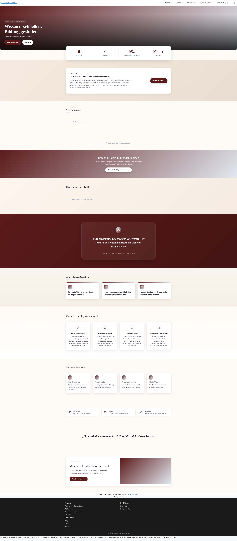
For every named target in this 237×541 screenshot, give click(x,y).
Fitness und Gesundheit (74, 506)
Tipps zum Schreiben (206, 3)
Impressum (124, 506)
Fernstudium (191, 3)
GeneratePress (133, 494)
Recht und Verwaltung (73, 512)
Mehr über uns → (159, 80)
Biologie (68, 515)
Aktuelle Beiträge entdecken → (118, 170)
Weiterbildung (221, 3)
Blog (233, 3)
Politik (67, 526)
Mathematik (69, 518)
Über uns (28, 42)
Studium (178, 3)
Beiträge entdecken (78, 479)
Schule (167, 3)
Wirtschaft (68, 509)
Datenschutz (125, 509)
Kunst (67, 523)
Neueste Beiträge (13, 42)
